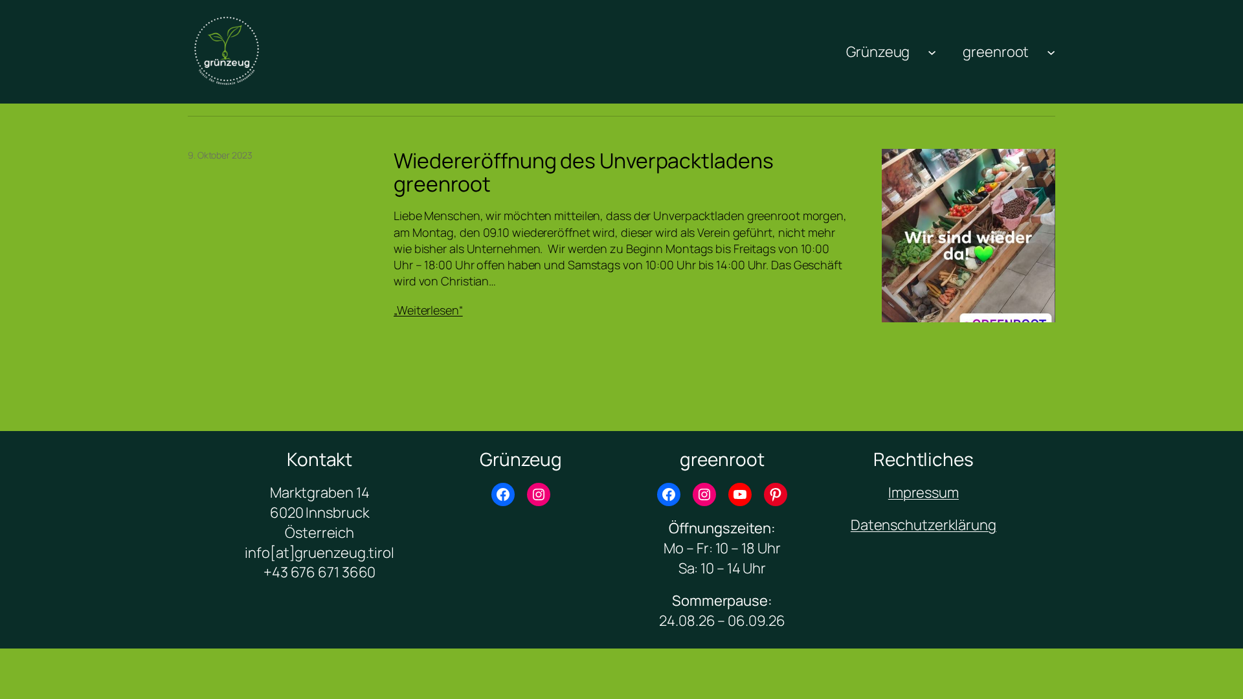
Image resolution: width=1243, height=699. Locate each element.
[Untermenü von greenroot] (1051, 51)
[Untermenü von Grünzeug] (932, 51)
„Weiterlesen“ (428, 310)
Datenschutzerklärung (923, 525)
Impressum (923, 492)
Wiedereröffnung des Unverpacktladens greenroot (583, 172)
